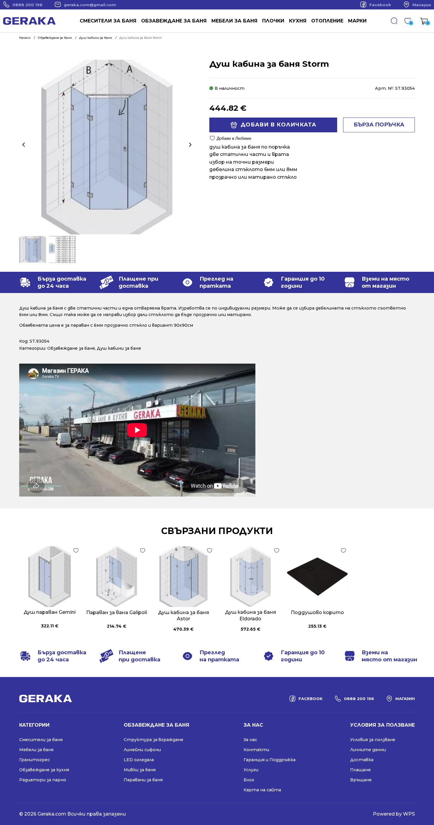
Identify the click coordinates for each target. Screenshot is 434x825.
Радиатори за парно (42, 779)
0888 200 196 (27, 4)
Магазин (421, 4)
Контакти (256, 749)
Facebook (380, 4)
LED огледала (139, 759)
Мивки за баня (140, 769)
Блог (249, 779)
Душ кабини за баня (119, 348)
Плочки (273, 21)
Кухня (297, 21)
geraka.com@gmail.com (90, 4)
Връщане (361, 779)
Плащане (360, 769)
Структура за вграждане (153, 739)
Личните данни (368, 749)
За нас (250, 739)
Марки (357, 21)
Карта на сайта (262, 790)
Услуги (251, 769)
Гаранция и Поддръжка (270, 759)
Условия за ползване (372, 739)
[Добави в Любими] (75, 550)
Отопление (327, 21)
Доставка (361, 759)
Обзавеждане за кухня (44, 769)
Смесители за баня (108, 21)
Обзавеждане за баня (174, 21)
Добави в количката (278, 124)
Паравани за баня (143, 779)
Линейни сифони (142, 749)
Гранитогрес (34, 759)
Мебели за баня (234, 21)
